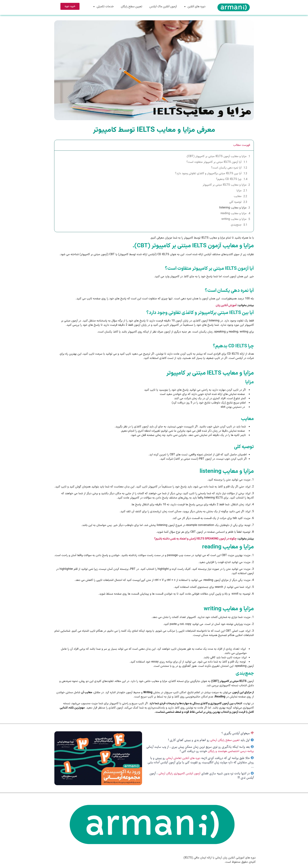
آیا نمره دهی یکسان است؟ (226, 168)
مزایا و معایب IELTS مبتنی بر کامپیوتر (225, 185)
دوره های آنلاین (196, 6)
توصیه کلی (235, 202)
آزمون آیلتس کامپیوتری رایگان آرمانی (179, 773)
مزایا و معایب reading (233, 213)
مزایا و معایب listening (233, 208)
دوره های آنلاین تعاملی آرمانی (183, 758)
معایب (238, 196)
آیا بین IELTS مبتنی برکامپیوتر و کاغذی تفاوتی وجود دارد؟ (208, 173)
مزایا (239, 190)
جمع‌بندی (236, 225)
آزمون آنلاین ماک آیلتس (163, 6)
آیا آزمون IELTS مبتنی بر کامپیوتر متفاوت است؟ (214, 162)
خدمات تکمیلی (105, 6)
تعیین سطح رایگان (131, 6)
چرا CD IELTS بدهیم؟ (229, 179)
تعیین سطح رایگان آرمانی (225, 740)
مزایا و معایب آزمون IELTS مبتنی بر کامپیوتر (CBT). (216, 156)
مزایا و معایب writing (234, 219)
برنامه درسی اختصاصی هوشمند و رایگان (231, 751)
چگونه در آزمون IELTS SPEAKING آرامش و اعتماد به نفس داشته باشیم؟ (195, 539)
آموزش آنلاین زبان (226, 305)
